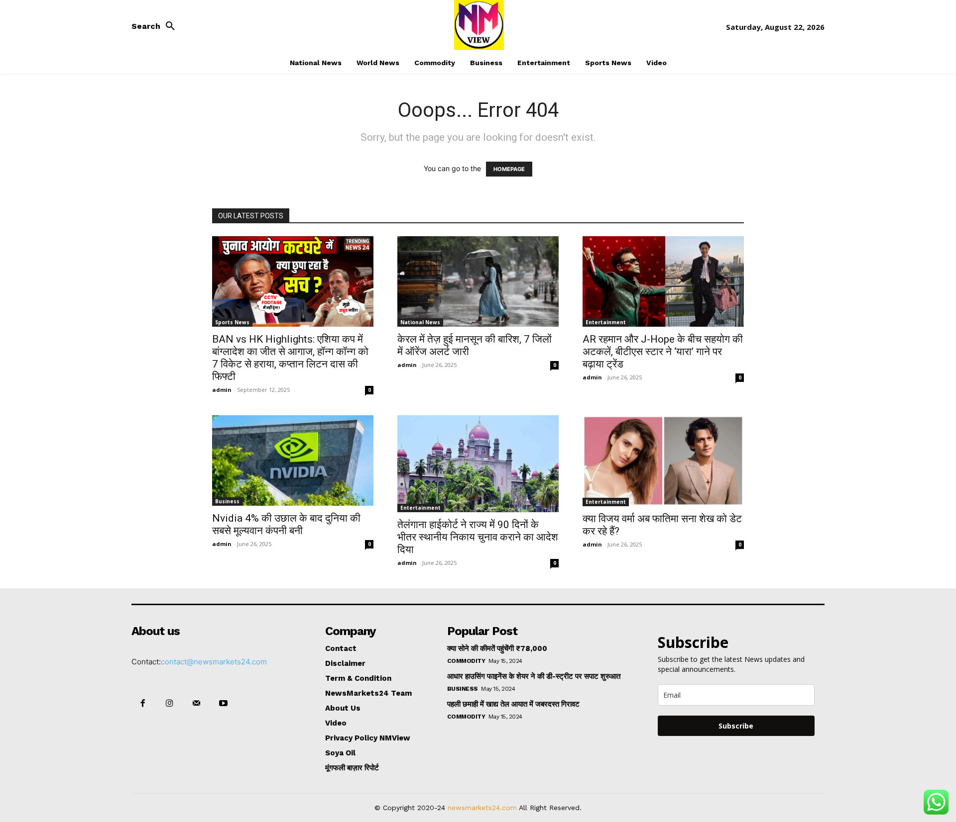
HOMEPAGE (509, 169)
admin (222, 389)
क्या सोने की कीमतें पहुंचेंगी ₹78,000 (497, 648)
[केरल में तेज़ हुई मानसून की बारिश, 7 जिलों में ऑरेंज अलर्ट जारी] (478, 281)
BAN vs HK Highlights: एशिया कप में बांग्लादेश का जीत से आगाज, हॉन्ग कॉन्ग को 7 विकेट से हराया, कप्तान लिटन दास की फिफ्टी (290, 357)
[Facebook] (142, 704)
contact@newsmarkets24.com (214, 661)
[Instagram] (169, 704)
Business (227, 501)
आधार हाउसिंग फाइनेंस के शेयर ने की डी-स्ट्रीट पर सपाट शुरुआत (533, 676)
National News (420, 322)
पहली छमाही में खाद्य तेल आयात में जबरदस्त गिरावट (513, 704)
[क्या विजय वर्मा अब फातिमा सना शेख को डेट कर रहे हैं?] (663, 460)
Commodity (466, 660)
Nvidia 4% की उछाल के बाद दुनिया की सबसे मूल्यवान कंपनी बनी (286, 524)
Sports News (232, 322)
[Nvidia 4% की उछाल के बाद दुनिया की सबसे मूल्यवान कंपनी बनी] (292, 460)
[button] (155, 26)
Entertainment (606, 322)
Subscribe (735, 726)
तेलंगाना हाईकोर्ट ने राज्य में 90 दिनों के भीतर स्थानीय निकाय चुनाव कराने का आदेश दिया (477, 537)
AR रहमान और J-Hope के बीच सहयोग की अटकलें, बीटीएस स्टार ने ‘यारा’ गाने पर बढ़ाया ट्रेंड (663, 351)
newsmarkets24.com (482, 808)
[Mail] (196, 704)
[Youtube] (224, 704)
